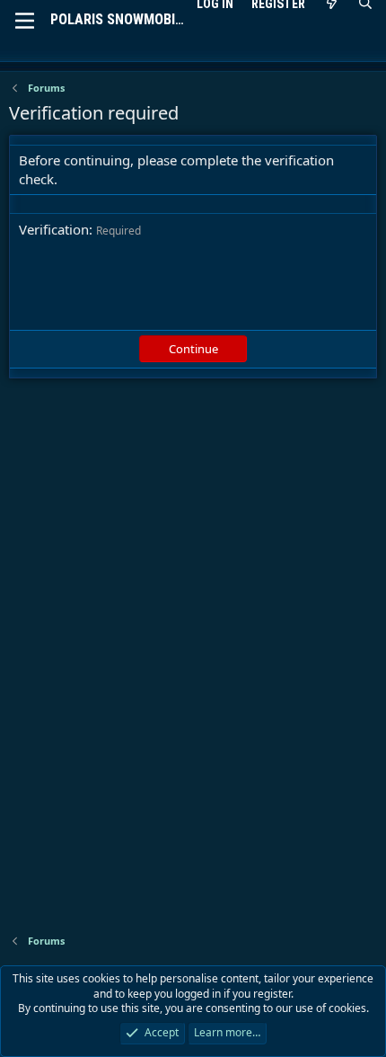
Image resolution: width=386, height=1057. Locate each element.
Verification (54, 229)
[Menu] (25, 21)
